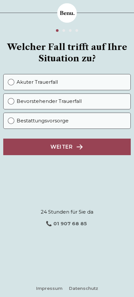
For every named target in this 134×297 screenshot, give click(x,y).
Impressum (49, 288)
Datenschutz (83, 288)
